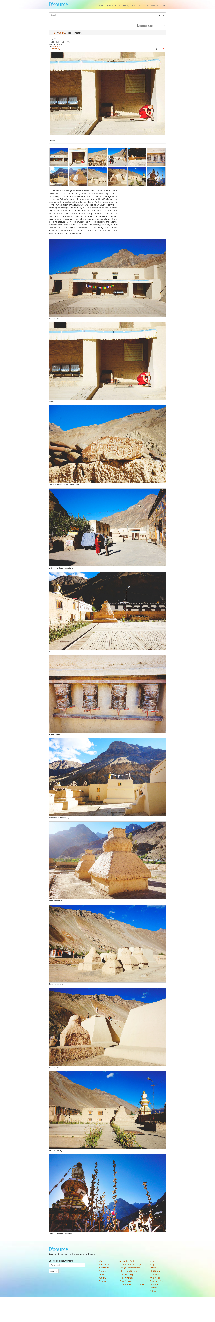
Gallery (154, 5)
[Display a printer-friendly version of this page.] (157, 48)
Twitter (153, 1291)
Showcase (136, 5)
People (153, 1264)
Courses (100, 5)
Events (153, 1267)
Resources (112, 5)
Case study (124, 5)
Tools (146, 5)
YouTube (154, 1284)
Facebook (154, 1287)
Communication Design (130, 1264)
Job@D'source (156, 1271)
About (152, 1261)
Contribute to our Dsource (131, 1284)
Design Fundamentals (129, 1267)
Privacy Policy (156, 1277)
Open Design (125, 1281)
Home (54, 32)
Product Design (126, 1274)
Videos (163, 5)
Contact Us (155, 1274)
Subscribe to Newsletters (61, 1260)
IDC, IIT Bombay (54, 49)
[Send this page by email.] (163, 48)
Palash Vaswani (56, 47)
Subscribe (53, 1271)
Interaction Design (128, 1271)
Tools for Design (127, 1277)
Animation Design (127, 1261)
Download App (156, 1281)
